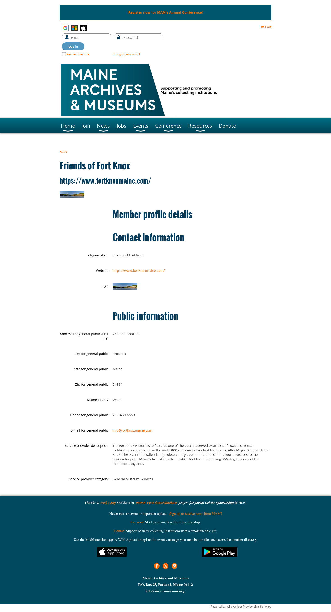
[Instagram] (174, 566)
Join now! (137, 522)
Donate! (119, 530)
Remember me (77, 54)
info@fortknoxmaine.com (132, 430)
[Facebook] (157, 566)
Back (63, 151)
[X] (165, 566)
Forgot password (127, 54)
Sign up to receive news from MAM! (195, 513)
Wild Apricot (234, 606)
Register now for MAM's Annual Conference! (165, 12)
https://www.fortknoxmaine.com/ (139, 270)
